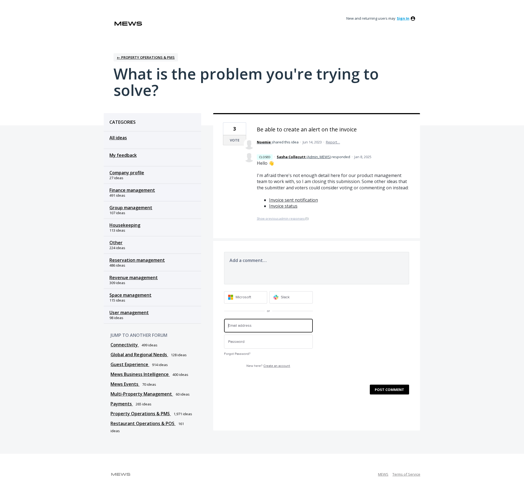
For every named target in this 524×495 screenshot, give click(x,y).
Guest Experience (130, 364)
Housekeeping (124, 225)
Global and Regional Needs (139, 355)
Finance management (132, 190)
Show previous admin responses (282, 218)
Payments (122, 404)
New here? (268, 366)
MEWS (383, 474)
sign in (403, 18)
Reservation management (137, 260)
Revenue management (133, 278)
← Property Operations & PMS (146, 57)
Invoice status (283, 206)
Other (116, 243)
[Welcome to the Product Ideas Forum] (128, 23)
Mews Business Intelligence (140, 374)
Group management (130, 208)
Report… (333, 142)
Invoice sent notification (293, 200)
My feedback (123, 155)
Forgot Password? (237, 354)
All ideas (118, 138)
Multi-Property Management (142, 394)
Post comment (389, 389)
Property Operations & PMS (141, 414)
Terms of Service (406, 474)
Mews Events (125, 384)
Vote (234, 140)
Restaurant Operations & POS (143, 423)
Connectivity (125, 345)
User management (129, 313)
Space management (130, 295)
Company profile (126, 173)
